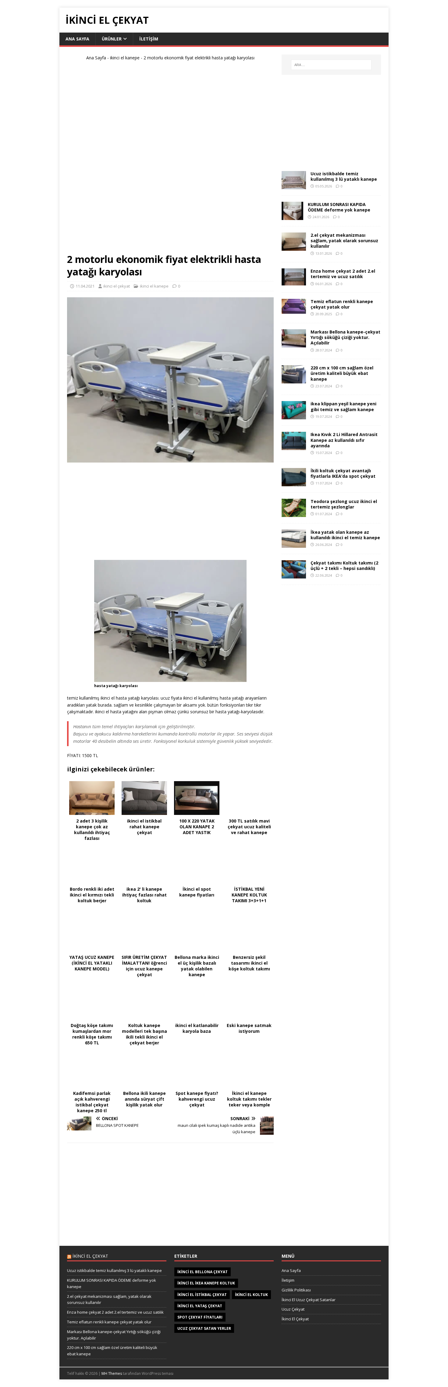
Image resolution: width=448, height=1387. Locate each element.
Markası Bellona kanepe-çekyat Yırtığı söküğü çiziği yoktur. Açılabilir (345, 337)
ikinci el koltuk (251, 1294)
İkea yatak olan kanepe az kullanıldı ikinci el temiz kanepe (345, 534)
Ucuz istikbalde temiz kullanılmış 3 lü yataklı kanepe (344, 176)
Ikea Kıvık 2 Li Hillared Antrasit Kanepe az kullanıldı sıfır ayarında (344, 439)
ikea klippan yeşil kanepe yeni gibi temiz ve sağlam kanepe (343, 406)
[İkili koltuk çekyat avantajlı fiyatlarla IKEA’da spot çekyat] (294, 482)
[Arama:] (331, 65)
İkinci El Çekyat (295, 1319)
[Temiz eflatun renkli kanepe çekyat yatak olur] (294, 310)
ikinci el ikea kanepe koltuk (206, 1283)
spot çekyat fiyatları (199, 1317)
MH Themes (111, 1373)
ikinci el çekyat (116, 286)
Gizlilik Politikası (296, 1290)
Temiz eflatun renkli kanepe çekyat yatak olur (342, 304)
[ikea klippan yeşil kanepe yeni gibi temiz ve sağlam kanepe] (294, 416)
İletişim (148, 39)
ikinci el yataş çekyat (199, 1305)
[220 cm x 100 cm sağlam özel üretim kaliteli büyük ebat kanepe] (294, 380)
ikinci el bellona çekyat (202, 1271)
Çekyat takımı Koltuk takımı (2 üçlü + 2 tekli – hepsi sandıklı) (344, 565)
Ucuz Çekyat (293, 1309)
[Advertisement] (170, 159)
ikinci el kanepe (125, 58)
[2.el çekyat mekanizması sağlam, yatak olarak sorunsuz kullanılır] (294, 247)
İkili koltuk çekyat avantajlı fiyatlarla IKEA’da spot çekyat (343, 473)
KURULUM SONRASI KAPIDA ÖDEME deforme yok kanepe (339, 207)
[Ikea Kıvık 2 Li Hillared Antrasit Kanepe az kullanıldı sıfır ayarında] (294, 446)
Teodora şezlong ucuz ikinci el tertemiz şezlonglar (344, 504)
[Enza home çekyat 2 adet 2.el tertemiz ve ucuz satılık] (294, 282)
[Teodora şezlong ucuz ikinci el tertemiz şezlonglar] (294, 513)
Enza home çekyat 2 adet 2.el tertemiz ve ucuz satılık (343, 273)
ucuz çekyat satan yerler (204, 1328)
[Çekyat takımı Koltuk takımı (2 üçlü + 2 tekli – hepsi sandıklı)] (294, 575)
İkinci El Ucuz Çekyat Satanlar (309, 1299)
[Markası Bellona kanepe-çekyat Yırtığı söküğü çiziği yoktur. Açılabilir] (294, 344)
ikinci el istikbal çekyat (202, 1294)
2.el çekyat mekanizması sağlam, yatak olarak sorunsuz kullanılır (344, 240)
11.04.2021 (85, 286)
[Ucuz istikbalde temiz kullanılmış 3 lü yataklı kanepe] (294, 186)
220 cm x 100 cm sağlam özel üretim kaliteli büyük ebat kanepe (342, 373)
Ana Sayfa (77, 39)
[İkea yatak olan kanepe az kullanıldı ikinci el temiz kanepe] (294, 544)
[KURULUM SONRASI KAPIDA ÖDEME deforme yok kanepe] (292, 216)
